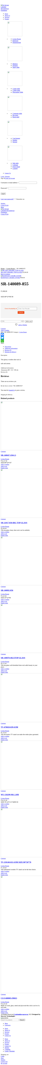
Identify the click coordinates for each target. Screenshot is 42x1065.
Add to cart (29, 321)
